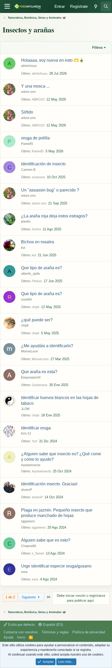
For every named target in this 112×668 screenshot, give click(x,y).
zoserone (38, 177)
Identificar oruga (36, 428)
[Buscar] (106, 7)
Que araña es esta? (39, 371)
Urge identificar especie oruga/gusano (56, 566)
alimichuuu (29, 66)
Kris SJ (26, 433)
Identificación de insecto (43, 164)
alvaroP (26, 490)
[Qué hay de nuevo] (95, 7)
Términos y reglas (55, 632)
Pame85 (27, 144)
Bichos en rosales (37, 242)
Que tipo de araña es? (41, 268)
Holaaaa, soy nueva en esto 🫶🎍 (52, 60)
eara (24, 572)
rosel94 (26, 299)
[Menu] (7, 6)
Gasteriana (39, 385)
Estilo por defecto (21, 625)
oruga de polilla (35, 138)
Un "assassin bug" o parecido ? (50, 190)
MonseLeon (29, 351)
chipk (35, 307)
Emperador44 (31, 377)
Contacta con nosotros (21, 632)
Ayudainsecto (30, 465)
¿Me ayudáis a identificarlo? (47, 346)
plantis (25, 221)
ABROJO (38, 99)
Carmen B (28, 170)
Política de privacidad (88, 632)
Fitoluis (37, 281)
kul (23, 248)
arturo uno (28, 92)
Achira (36, 229)
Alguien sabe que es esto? (45, 540)
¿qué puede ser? (37, 320)
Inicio (21, 637)
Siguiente (29, 597)
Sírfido (27, 112)
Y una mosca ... (35, 86)
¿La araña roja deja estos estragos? (54, 216)
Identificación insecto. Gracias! (49, 484)
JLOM (25, 409)
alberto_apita (30, 273)
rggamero (28, 521)
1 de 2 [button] (10, 597)
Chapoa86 (28, 546)
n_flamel (38, 553)
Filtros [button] (97, 47)
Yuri (34, 441)
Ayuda (8, 637)
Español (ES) (52, 625)
